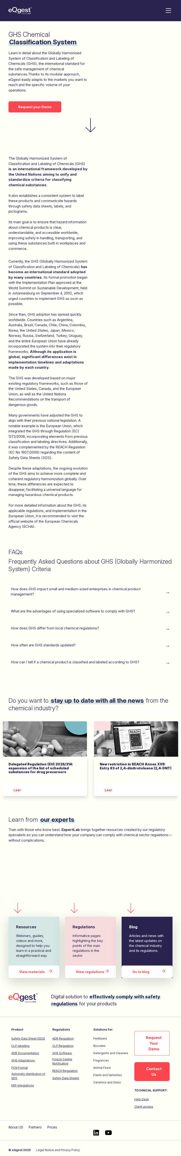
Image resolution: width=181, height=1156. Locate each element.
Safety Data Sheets (65, 1078)
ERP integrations (22, 1085)
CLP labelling (20, 1046)
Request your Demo (35, 107)
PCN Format (19, 1067)
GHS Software (62, 1053)
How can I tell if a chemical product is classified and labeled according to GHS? (76, 662)
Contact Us (154, 1071)
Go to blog (140, 972)
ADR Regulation (63, 1038)
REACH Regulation (65, 1071)
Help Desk (141, 1099)
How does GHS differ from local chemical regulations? (56, 628)
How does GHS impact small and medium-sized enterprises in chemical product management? (75, 591)
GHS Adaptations (23, 1060)
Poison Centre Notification (62, 1061)
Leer (17, 790)
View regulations (90, 972)
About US (15, 1127)
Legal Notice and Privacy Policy (58, 1150)
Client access (143, 1106)
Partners (35, 1127)
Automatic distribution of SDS (28, 1076)
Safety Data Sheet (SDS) (28, 1038)
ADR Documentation (25, 1053)
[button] (169, 10)
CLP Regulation (63, 1046)
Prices (52, 1127)
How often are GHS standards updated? (44, 645)
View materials (32, 972)
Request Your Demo (154, 1043)
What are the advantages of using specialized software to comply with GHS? (74, 611)
